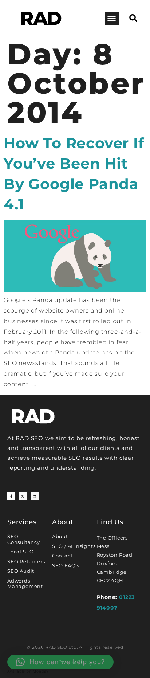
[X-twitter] (23, 496)
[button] (112, 19)
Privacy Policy (75, 661)
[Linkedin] (35, 496)
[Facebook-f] (11, 496)
